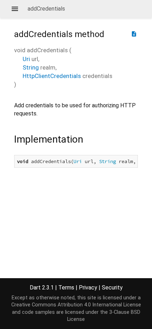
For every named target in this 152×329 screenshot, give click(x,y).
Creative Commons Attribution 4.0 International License (76, 305)
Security (112, 287)
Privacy (88, 287)
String (31, 67)
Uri (26, 58)
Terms (66, 287)
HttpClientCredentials (52, 75)
